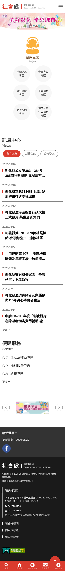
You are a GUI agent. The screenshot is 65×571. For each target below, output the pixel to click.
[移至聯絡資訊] (46, 566)
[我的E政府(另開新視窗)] (6, 550)
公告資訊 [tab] (49, 153)
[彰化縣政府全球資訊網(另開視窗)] (32, 566)
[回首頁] (19, 566)
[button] (60, 6)
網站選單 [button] (8, 433)
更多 (5, 329)
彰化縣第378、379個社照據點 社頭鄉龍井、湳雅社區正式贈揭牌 (25, 235)
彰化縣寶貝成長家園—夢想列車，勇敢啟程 (25, 277)
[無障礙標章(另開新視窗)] (17, 550)
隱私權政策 (12, 530)
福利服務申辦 (20, 365)
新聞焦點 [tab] (30, 153)
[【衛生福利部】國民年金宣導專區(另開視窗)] (32, 407)
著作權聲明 (12, 523)
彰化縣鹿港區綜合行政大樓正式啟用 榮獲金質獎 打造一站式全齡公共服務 (25, 215)
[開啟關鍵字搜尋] (6, 566)
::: (1, 129)
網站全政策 (12, 536)
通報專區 (17, 373)
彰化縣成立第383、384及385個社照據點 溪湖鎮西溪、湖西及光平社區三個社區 (25, 173)
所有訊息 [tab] (11, 153)
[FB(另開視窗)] (6, 448)
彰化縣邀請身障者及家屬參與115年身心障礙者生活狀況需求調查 (25, 298)
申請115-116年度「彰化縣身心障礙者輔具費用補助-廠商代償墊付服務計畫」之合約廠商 (26, 318)
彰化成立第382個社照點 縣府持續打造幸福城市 (25, 194)
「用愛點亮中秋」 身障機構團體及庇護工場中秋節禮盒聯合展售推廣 (25, 256)
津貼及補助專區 (22, 357)
